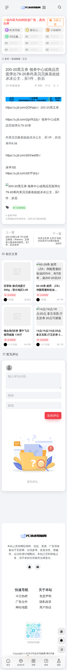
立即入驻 (57, 22)
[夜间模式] (61, 649)
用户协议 (45, 607)
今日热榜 (22, 596)
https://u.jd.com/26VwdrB (22, 155)
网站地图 (22, 607)
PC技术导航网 (38, 653)
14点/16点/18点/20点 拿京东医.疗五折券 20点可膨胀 (49, 334)
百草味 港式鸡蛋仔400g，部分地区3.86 (16, 287)
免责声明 (45, 596)
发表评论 (53, 415)
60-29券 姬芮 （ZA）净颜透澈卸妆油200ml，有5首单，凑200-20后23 (48, 291)
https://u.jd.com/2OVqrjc (21, 107)
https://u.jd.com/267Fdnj (21, 173)
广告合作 (22, 601)
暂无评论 (12, 354)
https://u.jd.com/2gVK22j (22, 119)
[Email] (37, 567)
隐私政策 (45, 601)
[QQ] (29, 567)
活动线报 (15, 58)
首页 (7, 58)
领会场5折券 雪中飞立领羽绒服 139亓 (16, 332)
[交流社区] (61, 640)
